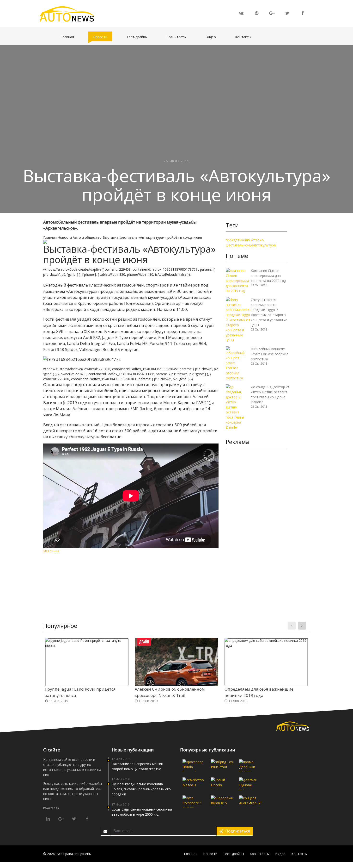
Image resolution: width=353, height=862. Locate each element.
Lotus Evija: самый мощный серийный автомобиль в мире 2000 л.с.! (142, 812)
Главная (70, 36)
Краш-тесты (179, 36)
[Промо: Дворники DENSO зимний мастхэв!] (250, 765)
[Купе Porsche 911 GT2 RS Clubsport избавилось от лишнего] (194, 801)
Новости (102, 36)
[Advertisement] (256, 526)
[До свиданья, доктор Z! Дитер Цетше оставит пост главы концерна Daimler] (236, 406)
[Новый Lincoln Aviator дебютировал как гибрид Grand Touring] (222, 783)
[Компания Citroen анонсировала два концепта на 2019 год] (237, 280)
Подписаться (236, 831)
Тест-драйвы (139, 36)
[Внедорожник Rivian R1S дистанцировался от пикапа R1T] (222, 801)
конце (248, 245)
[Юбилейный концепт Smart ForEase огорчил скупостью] (236, 363)
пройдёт (232, 240)
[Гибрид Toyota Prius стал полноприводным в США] (222, 765)
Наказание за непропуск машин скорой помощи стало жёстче (137, 766)
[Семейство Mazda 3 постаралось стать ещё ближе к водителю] (194, 783)
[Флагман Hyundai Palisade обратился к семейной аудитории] (250, 783)
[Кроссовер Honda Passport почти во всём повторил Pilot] (194, 765)
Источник (51, 551)
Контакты (245, 36)
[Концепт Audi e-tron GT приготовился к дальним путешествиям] (250, 801)
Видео (213, 36)
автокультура (264, 245)
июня (243, 240)
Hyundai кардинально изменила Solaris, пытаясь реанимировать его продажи (141, 789)
